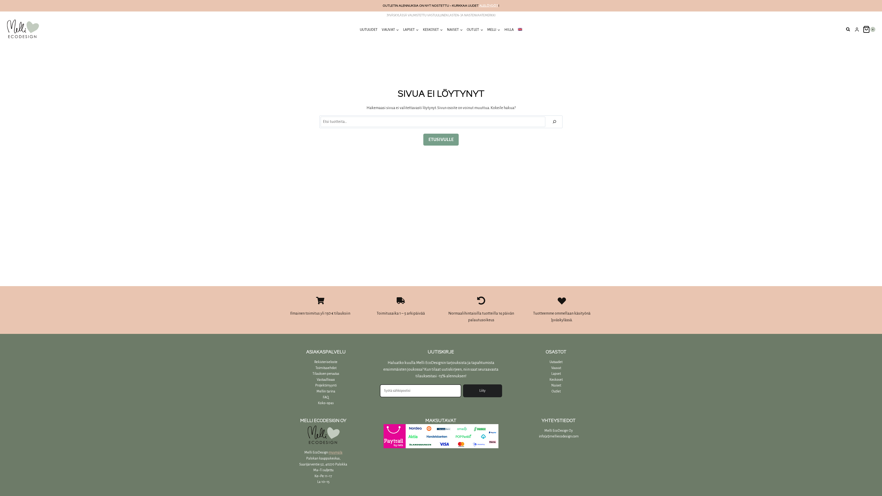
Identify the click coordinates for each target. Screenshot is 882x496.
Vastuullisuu (325, 379)
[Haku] (554, 122)
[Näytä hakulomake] (848, 29)
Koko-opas (326, 403)
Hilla (509, 29)
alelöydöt (488, 5)
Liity (482, 390)
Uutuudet (556, 362)
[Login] (856, 29)
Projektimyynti (326, 385)
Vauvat (556, 368)
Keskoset (556, 379)
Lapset (556, 373)
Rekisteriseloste (325, 362)
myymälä (335, 452)
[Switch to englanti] (520, 29)
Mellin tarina (326, 391)
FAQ (326, 397)
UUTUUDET (369, 29)
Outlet (556, 391)
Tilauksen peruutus (325, 373)
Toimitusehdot (325, 368)
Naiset (556, 385)
